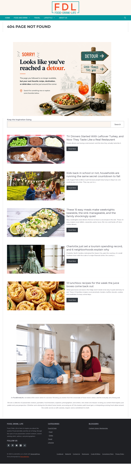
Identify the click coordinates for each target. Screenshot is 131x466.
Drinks (51, 435)
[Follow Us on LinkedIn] (20, 445)
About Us (63, 18)
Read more (72, 149)
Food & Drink (52, 428)
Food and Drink (21, 18)
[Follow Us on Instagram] (12, 445)
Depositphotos (24, 456)
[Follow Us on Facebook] (8, 445)
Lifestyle (48, 18)
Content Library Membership (98, 428)
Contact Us (76, 454)
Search (118, 124)
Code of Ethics (95, 454)
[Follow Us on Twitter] (16, 445)
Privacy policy (119, 454)
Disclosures (85, 454)
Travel (37, 18)
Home (7, 18)
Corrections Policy (108, 454)
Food (50, 432)
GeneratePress (35, 454)
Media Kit (68, 454)
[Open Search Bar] (125, 17)
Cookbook (60, 454)
